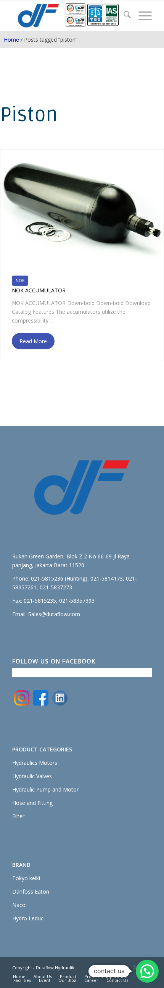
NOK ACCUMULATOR (39, 290)
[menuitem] (123, 15)
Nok (20, 280)
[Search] (123, 15)
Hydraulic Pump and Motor (45, 789)
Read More (33, 341)
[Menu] (141, 15)
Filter (18, 816)
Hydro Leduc (27, 918)
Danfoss (23, 891)
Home (11, 39)
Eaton (42, 891)
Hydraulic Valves (32, 776)
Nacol (19, 905)
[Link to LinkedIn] (123, 967)
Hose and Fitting (32, 802)
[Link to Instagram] (134, 967)
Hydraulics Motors (34, 762)
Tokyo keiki (26, 878)
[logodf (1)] (68, 15)
